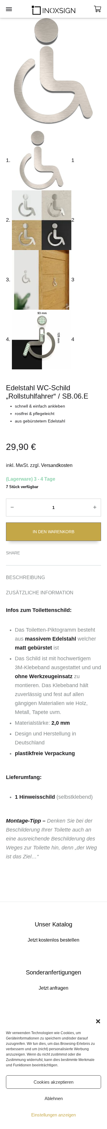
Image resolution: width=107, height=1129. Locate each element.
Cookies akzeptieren (53, 1082)
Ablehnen (54, 1098)
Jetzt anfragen (53, 988)
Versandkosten (57, 465)
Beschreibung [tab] (25, 577)
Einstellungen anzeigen (53, 1114)
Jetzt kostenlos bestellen (53, 940)
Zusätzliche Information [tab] (39, 592)
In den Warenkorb (53, 531)
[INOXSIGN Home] (53, 9)
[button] (98, 1021)
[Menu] (9, 9)
